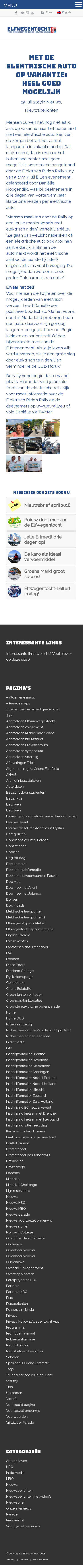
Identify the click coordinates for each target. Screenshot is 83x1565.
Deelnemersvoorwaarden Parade (32, 876)
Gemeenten (15, 983)
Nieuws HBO (15, 1203)
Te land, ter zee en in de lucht (29, 1375)
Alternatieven (16, 1461)
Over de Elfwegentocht (24, 1268)
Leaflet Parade (17, 1143)
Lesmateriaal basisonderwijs (28, 1155)
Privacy (11, 1316)
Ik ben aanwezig (19, 1024)
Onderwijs (14, 1244)
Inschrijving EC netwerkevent (28, 1108)
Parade (11, 1514)
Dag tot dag (15, 858)
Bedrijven (13, 804)
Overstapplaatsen (20, 1274)
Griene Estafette (18, 989)
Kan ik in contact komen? (26, 1131)
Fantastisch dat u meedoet (27, 947)
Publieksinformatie (20, 1339)
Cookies (12, 852)
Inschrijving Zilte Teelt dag (26, 1125)
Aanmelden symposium (24, 751)
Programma (15, 1327)
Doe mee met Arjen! (21, 888)
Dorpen (12, 899)
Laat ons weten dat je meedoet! (31, 1137)
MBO (10, 1479)
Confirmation (16, 846)
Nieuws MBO (16, 1209)
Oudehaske (15, 1262)
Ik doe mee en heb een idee (28, 1036)
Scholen (12, 1357)
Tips (9, 1387)
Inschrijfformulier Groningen (27, 1072)
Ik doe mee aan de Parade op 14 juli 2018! (38, 1030)
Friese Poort (15, 965)
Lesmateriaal (16, 1149)
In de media (15, 1042)
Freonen (12, 959)
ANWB (11, 775)
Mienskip (13, 1179)
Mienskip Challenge (21, 1185)
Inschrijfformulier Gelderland (28, 1066)
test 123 (12, 1381)
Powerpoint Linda (20, 1310)
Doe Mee (13, 882)
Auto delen (15, 787)
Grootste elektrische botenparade (33, 1006)
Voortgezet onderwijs (23, 1411)
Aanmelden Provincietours (27, 745)
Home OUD (15, 1018)
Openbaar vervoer (20, 1250)
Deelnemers (15, 864)
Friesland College (20, 971)
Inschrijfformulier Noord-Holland (31, 1084)
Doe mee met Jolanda (23, 894)
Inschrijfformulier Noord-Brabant (31, 1078)
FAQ (9, 953)
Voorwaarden (17, 1417)
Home (10, 1012)
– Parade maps (18, 703)
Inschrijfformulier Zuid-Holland (29, 1102)
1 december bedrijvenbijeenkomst (32, 709)
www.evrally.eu (51, 406)
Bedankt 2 (14, 798)
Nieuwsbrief (15, 1502)
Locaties (12, 1173)
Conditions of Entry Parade (27, 840)
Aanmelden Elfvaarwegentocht (30, 721)
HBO (9, 1467)
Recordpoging (17, 1345)
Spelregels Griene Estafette (27, 1363)
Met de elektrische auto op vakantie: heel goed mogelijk (41, 74)
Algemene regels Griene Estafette (32, 769)
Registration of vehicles (24, 1351)
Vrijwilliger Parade (20, 1423)
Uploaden (14, 1393)
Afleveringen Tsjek (20, 763)
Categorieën (16, 834)
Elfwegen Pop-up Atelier (25, 923)
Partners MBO (16, 1292)
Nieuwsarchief (17, 1226)
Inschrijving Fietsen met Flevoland (32, 1119)
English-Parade (18, 935)
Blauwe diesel (17, 822)
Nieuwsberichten (41, 110)
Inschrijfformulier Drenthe (25, 1054)
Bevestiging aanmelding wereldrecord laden (41, 816)
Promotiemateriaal (20, 1333)
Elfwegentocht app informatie (29, 929)
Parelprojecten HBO (21, 1280)
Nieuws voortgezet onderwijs (29, 1220)
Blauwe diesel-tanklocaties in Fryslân (35, 828)
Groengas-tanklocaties (24, 1001)
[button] (78, 5)
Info (9, 1048)
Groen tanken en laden (24, 995)
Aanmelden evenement (24, 727)
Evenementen (17, 941)
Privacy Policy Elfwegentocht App (33, 1322)
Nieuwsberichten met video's (28, 1497)
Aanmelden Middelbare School (30, 733)
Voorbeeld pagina (20, 1405)
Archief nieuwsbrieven (23, 781)
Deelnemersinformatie (23, 870)
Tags (10, 1369)
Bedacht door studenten (25, 792)
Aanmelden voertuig (22, 757)
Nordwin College (19, 1232)
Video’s (11, 1399)
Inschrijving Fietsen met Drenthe (31, 1113)
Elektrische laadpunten (24, 911)
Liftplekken (14, 1161)
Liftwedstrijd (15, 1167)
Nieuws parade (18, 1215)
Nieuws (53, 102)
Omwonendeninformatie (25, 1238)
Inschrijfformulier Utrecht (25, 1090)
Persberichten (17, 1304)
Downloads (15, 905)
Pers (9, 1298)
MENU (10, 5)
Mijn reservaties (18, 1191)
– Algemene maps (20, 697)
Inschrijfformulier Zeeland (26, 1096)
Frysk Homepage (19, 977)
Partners (12, 1286)
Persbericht (15, 1520)
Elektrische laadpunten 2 (25, 917)
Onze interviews (18, 1508)
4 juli (9, 715)
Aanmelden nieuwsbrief (24, 739)
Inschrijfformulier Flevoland (27, 1060)
